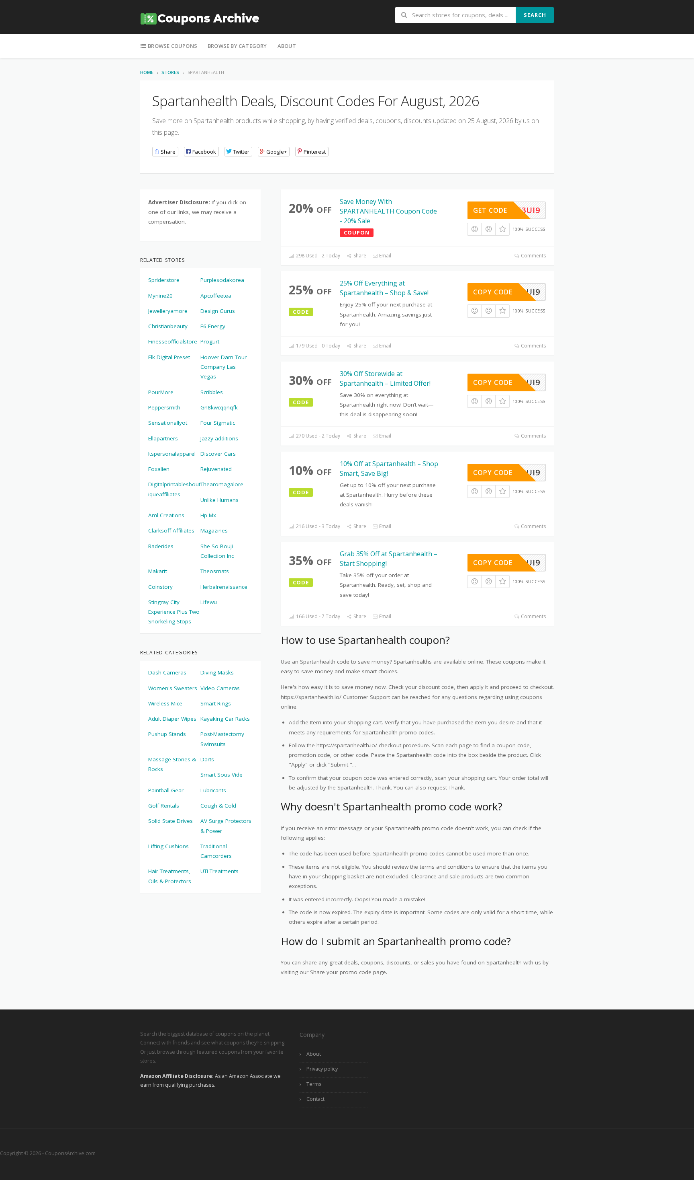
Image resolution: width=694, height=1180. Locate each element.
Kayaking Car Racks (225, 718)
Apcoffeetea (215, 295)
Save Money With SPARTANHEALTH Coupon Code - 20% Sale (388, 211)
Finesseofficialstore (172, 341)
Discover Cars (218, 453)
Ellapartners (163, 438)
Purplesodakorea (222, 280)
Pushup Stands (167, 734)
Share (359, 255)
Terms (313, 1084)
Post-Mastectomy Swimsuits (222, 738)
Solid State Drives (170, 820)
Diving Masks (217, 672)
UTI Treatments (219, 871)
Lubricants (213, 790)
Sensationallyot (167, 422)
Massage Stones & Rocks (172, 764)
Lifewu (208, 602)
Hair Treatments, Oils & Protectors (169, 876)
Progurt (209, 341)
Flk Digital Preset (169, 357)
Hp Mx (208, 515)
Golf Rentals (163, 805)
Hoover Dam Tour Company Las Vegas (223, 367)
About (287, 45)
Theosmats (214, 571)
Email (384, 255)
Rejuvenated (216, 469)
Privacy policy (322, 1068)
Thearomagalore (221, 484)
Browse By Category (237, 45)
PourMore (161, 392)
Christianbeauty (168, 326)
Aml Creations (166, 515)
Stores (170, 72)
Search (535, 15)
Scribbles (211, 392)
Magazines (214, 530)
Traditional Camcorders (216, 851)
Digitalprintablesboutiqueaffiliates (174, 489)
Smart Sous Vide (221, 774)
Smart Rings (215, 703)
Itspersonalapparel (172, 453)
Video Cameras (220, 688)
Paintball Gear (166, 790)
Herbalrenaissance (223, 586)
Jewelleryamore (168, 311)
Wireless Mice (165, 703)
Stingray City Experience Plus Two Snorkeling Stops (174, 611)
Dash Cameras (167, 672)
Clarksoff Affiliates (171, 530)
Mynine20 (160, 295)
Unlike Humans (219, 500)
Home (146, 72)
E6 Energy (212, 326)
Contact (315, 1099)
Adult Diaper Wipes (172, 718)
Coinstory (160, 586)
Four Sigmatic (217, 422)
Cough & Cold (218, 805)
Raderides (161, 546)
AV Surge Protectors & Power (225, 825)
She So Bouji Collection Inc (217, 551)
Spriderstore (164, 280)
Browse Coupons (172, 45)
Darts (207, 759)
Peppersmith (164, 407)
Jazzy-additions (219, 438)
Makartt (157, 571)
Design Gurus (217, 311)
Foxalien (158, 469)
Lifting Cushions (168, 846)
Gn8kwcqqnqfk (219, 407)
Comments (533, 255)
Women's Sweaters (172, 688)
